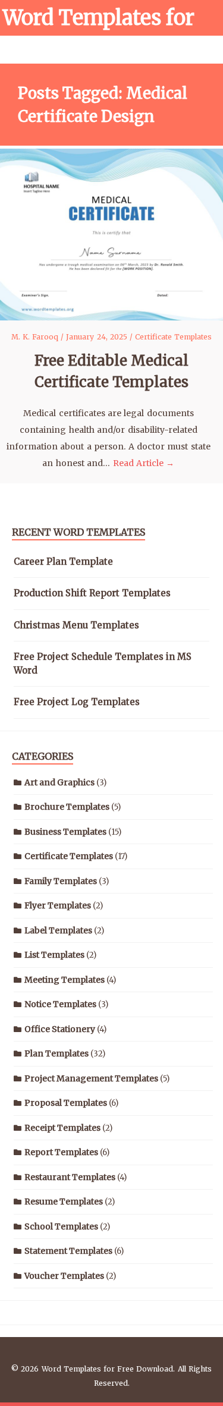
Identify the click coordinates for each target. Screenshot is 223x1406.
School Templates (61, 1226)
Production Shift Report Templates (92, 593)
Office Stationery (59, 1029)
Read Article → (144, 463)
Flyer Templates (57, 905)
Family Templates (60, 881)
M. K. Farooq (36, 336)
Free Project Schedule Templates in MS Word (102, 663)
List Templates (54, 954)
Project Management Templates (91, 1078)
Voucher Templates (64, 1275)
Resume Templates (63, 1201)
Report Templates (61, 1152)
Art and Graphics (59, 782)
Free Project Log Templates (77, 701)
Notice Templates (60, 1004)
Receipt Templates (62, 1127)
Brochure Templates (66, 806)
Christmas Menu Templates (76, 625)
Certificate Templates (173, 336)
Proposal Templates (65, 1102)
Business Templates (65, 831)
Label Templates (58, 930)
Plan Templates (56, 1053)
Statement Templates (68, 1250)
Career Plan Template (63, 561)
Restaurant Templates (69, 1177)
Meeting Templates (64, 979)
